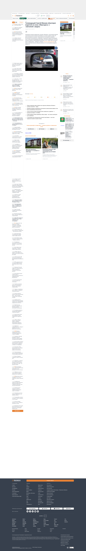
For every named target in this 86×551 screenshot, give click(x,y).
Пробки (43, 15)
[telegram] (30, 511)
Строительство (40, 494)
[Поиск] (68, 15)
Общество (40, 486)
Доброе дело (28, 499)
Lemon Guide (51, 13)
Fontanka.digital (49, 496)
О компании (14, 493)
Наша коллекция (50, 493)
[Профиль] (73, 15)
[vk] (33, 511)
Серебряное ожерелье (35, 13)
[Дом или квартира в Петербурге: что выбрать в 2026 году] (33, 143)
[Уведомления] (71, 15)
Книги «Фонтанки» (50, 494)
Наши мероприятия (15, 491)
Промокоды (67, 116)
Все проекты (49, 504)
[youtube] (35, 511)
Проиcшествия (40, 491)
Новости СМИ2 (28, 132)
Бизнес (27, 488)
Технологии (40, 496)
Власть (27, 494)
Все (13, 22)
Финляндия (40, 501)
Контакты (14, 486)
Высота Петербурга (50, 502)
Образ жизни (40, 485)
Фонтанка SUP (14, 13)
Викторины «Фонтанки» (30, 493)
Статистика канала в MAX (16, 496)
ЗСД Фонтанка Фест (58, 13)
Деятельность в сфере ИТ (64, 542)
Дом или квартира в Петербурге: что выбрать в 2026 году (32, 150)
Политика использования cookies (65, 539)
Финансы (39, 499)
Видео (27, 491)
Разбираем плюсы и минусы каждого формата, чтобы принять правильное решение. (33, 154)
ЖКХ (27, 502)
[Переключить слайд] (73, 27)
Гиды (27, 496)
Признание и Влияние (44, 13)
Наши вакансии (15, 494)
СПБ (16, 22)
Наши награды (63, 545)
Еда (27, 501)
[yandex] (38, 511)
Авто (27, 485)
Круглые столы (49, 501)
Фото (39, 504)
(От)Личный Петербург (51, 491)
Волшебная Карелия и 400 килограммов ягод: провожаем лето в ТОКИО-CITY (49, 151)
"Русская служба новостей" (48, 41)
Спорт (39, 493)
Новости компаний (30, 135)
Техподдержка (14, 488)
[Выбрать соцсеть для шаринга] (26, 32)
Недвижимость (29, 504)
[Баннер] (23, 18)
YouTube (31, 93)
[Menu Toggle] (13, 15)
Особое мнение (41, 488)
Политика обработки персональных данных (67, 536)
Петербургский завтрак (66, 13)
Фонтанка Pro (49, 485)
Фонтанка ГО (28, 13)
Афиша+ (27, 486)
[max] (27, 511)
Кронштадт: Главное (50, 499)
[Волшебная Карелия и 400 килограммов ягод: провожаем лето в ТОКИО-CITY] (50, 143)
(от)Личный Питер (21, 13)
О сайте (13, 485)
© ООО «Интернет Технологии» (37, 547)
